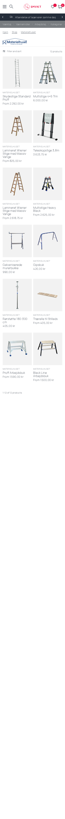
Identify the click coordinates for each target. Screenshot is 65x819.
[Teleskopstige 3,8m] (47, 126)
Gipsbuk (38, 265)
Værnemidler (23, 24)
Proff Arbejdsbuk (14, 372)
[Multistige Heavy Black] (47, 184)
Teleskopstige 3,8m (46, 150)
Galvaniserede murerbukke (12, 266)
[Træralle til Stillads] (47, 295)
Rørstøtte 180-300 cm (15, 320)
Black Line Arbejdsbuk (40, 374)
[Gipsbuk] (47, 241)
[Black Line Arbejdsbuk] (47, 349)
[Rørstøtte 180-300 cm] (17, 295)
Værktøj (7, 24)
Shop (14, 32)
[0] (59, 6)
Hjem (5, 32)
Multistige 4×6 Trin (45, 96)
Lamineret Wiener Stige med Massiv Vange (15, 154)
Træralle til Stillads (45, 319)
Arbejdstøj (40, 24)
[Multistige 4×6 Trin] (47, 72)
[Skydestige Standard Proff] (17, 72)
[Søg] (11, 7)
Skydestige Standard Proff (17, 98)
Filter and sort (14, 51)
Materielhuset (28, 32)
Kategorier (56, 24)
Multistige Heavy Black (44, 209)
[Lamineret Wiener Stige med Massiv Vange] (17, 126)
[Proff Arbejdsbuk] (17, 349)
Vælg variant (44, 305)
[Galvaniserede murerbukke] (17, 241)
